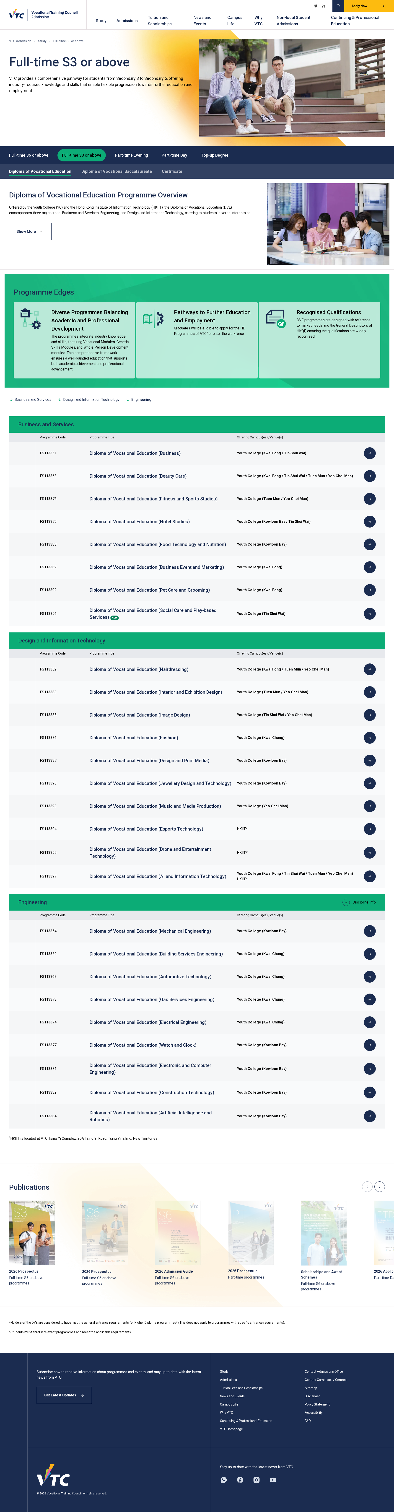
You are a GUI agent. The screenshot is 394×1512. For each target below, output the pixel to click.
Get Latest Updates (60, 1395)
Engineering (141, 399)
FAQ (308, 1421)
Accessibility (314, 1412)
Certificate (172, 171)
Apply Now (359, 6)
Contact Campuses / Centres (326, 1380)
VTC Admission (20, 41)
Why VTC (258, 20)
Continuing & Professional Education (355, 20)
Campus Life (234, 20)
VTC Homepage (231, 1429)
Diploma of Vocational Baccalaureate (116, 171)
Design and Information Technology (91, 399)
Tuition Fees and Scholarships (241, 1388)
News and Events (202, 20)
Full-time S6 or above (28, 155)
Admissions (127, 20)
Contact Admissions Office (324, 1371)
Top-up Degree (214, 155)
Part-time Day (174, 155)
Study (101, 20)
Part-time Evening (131, 155)
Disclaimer (312, 1396)
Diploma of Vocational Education (40, 171)
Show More (26, 231)
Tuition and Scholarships (160, 20)
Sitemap (311, 1388)
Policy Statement (317, 1404)
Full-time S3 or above (81, 155)
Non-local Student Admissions (294, 20)
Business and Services (33, 399)
